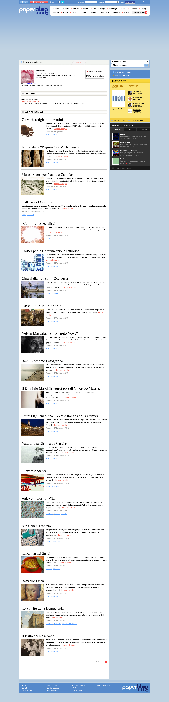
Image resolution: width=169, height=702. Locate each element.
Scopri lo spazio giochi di (124, 168)
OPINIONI (49, 239)
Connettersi (130, 2)
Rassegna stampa (78, 686)
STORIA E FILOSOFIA (69, 624)
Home (24, 2)
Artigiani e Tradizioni (38, 525)
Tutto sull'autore (119, 120)
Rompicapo (143, 129)
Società (56, 9)
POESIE (57, 514)
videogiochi (137, 98)
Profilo (78, 62)
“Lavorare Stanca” (35, 470)
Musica (86, 9)
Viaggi (102, 9)
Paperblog (33, 10)
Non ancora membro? (123, 72)
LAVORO (57, 486)
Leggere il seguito (60, 129)
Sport (123, 9)
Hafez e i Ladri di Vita (38, 498)
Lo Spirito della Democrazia (43, 608)
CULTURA (54, 135)
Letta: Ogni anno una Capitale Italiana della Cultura (60, 415)
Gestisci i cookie (77, 690)
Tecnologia (113, 9)
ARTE (48, 135)
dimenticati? (140, 2)
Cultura (66, 9)
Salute (83, 12)
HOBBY (48, 541)
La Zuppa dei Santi (36, 553)
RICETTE (56, 569)
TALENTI (64, 514)
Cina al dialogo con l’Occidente (45, 278)
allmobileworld (138, 91)
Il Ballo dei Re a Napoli (39, 635)
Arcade (117, 129)
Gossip (143, 9)
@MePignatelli (31, 83)
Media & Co (105, 12)
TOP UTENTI (133, 86)
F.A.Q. (74, 688)
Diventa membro (137, 120)
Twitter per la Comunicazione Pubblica (50, 250)
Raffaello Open (33, 580)
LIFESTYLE (56, 541)
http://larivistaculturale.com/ (30, 101)
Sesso (65, 12)
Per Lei (56, 12)
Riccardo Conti (138, 104)
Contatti (24, 688)
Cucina (74, 12)
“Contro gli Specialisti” (39, 223)
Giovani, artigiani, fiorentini (42, 119)
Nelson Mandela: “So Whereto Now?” (50, 333)
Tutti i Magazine (139, 12)
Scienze (93, 12)
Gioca (135, 138)
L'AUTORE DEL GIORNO (117, 87)
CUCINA (49, 569)
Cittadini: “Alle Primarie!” (41, 305)
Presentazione (52, 686)
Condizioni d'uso (53, 688)
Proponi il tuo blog (122, 75)
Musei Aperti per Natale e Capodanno (49, 174)
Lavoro (126, 12)
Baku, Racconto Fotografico (42, 360)
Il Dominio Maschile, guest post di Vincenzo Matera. (61, 388)
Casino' (130, 129)
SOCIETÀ (57, 239)
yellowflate (137, 110)
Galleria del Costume (37, 201)
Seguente (106, 662)
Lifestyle (116, 12)
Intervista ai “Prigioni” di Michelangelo (51, 146)
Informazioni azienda (54, 690)
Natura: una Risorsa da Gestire (44, 443)
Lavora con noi (27, 690)
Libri (94, 9)
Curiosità (133, 9)
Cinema (76, 9)
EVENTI (57, 294)
